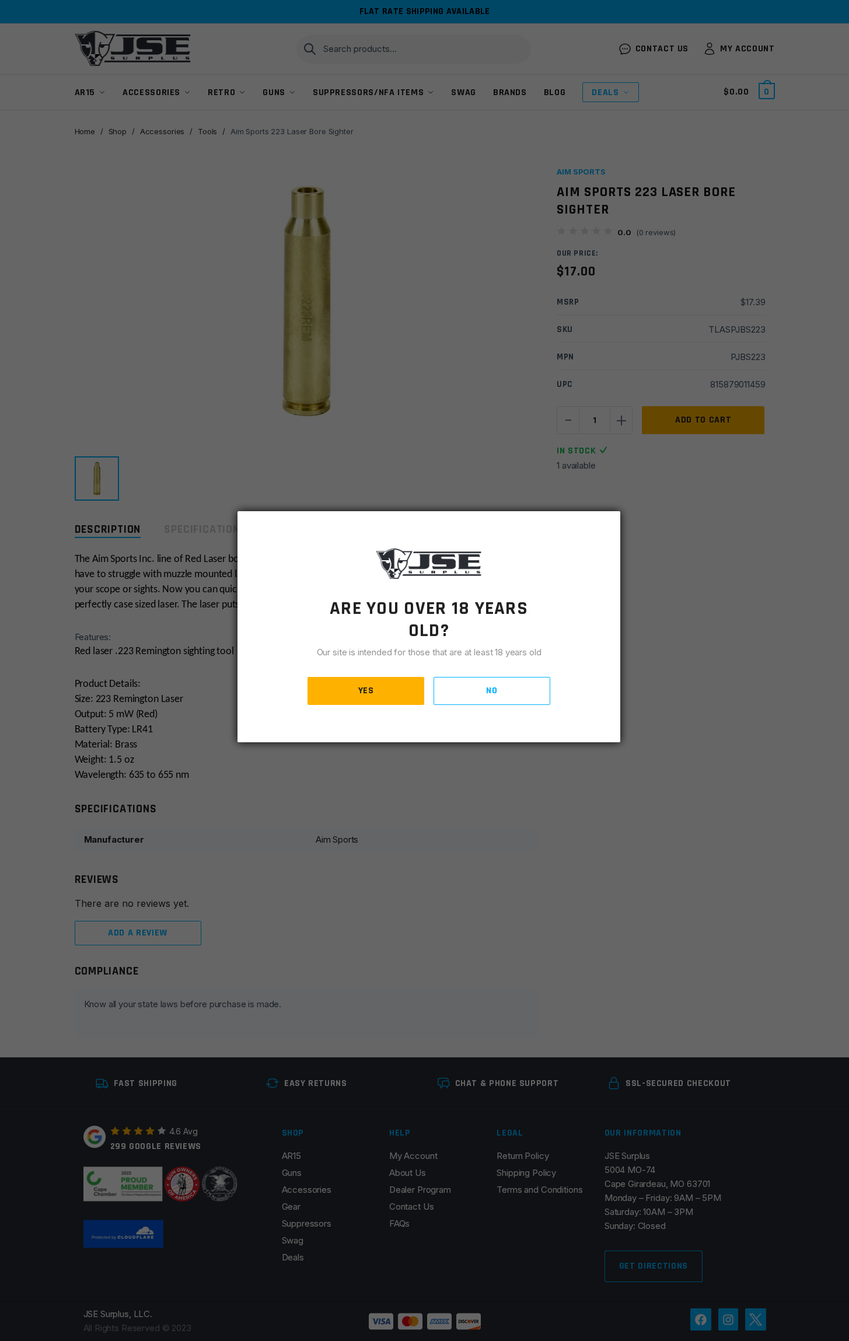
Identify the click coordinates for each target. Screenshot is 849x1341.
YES (366, 691)
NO (491, 691)
